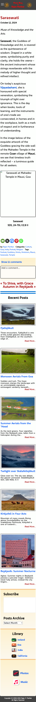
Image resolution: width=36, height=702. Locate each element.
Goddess (11, 252)
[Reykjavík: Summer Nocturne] (18, 551)
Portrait (13, 249)
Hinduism (25, 252)
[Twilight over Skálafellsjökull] (18, 456)
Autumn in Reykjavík (18, 287)
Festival (3, 252)
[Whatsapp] (21, 241)
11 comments (11, 262)
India (7, 249)
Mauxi (32, 252)
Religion (19, 249)
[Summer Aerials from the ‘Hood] (18, 408)
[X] (7, 241)
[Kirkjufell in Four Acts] (18, 500)
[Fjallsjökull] (18, 314)
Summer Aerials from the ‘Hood (16, 425)
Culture (28, 247)
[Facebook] (12, 241)
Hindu (18, 252)
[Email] (3, 241)
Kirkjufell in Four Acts (13, 513)
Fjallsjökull (7, 328)
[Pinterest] (16, 241)
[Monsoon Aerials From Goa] (18, 361)
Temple (12, 255)
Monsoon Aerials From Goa (17, 376)
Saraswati (4, 255)
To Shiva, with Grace (18, 283)
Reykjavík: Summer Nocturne (18, 571)
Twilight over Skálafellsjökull (18, 471)
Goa (2, 249)
